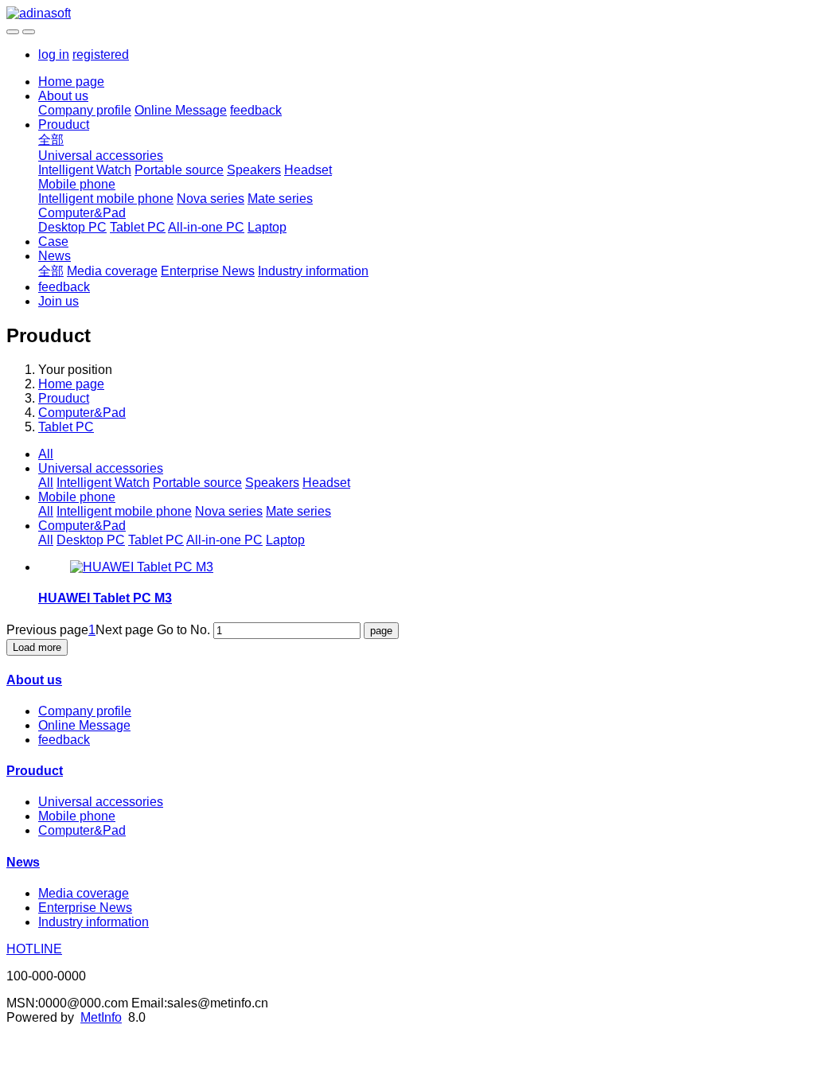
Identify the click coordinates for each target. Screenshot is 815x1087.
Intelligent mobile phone (106, 198)
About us (63, 96)
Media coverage (112, 271)
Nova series (210, 198)
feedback (256, 110)
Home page (71, 81)
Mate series (280, 198)
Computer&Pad (82, 213)
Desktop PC (72, 227)
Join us (58, 301)
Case (53, 241)
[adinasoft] (407, 13)
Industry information (313, 271)
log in (53, 54)
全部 (51, 139)
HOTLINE (34, 949)
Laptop (267, 227)
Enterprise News (208, 271)
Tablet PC (138, 227)
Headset (308, 170)
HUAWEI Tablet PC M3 (105, 598)
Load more (37, 647)
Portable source (179, 170)
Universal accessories (100, 155)
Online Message (181, 110)
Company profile (84, 110)
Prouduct (63, 124)
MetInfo (101, 1017)
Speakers (254, 170)
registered (100, 54)
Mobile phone (76, 184)
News (54, 256)
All (45, 454)
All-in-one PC (206, 227)
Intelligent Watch (84, 170)
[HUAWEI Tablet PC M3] (141, 567)
